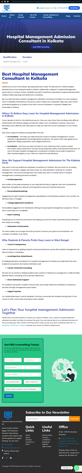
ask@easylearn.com (47, 8)
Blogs (68, 16)
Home (4, 16)
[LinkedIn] (11, 457)
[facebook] (7, 2)
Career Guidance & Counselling (50, 16)
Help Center (46, 446)
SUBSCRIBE (74, 419)
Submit (9, 396)
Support (45, 444)
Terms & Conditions (46, 438)
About (28, 437)
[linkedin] (5, 2)
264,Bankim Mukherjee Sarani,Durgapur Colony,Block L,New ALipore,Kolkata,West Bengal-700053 (47, 2)
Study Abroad (21, 16)
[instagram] (2, 2)
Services (29, 440)
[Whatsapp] (76, 468)
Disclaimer (46, 442)
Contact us (30, 442)
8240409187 (8, 445)
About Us (11, 16)
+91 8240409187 (62, 8)
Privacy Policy (47, 435)
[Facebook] (2, 457)
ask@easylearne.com (12, 448)
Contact (77, 16)
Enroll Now (74, 8)
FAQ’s (28, 444)
